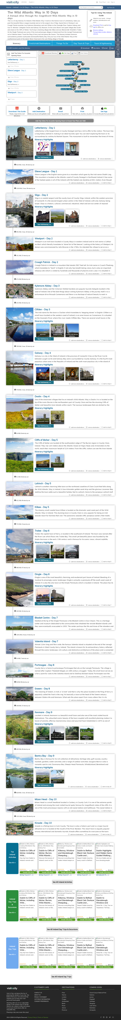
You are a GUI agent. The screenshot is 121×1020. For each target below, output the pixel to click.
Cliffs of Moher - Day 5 (46, 440)
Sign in (113, 2)
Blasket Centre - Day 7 (46, 617)
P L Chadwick (28, 711)
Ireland (16, 7)
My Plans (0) (110, 7)
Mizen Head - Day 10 (46, 799)
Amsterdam (65, 1001)
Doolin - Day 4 (42, 396)
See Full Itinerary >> (13, 62)
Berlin (63, 1003)
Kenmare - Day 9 (43, 712)
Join (108, 2)
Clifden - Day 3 (42, 309)
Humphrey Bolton (27, 617)
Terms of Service (43, 1017)
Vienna (64, 995)
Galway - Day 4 (43, 353)
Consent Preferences (41, 1001)
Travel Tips (102, 2)
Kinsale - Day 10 (43, 823)
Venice (64, 1008)
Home (8, 7)
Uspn (29, 573)
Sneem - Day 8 (42, 688)
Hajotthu (29, 127)
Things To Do (62, 43)
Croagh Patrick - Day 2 (46, 262)
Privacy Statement (40, 997)
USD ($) (23, 2)
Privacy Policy (32, 1017)
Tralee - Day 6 (42, 530)
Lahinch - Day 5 (43, 483)
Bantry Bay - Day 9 (44, 755)
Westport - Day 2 (44, 238)
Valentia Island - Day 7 (46, 641)
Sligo (13, 81)
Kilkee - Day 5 (42, 507)
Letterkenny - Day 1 (45, 127)
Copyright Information (42, 999)
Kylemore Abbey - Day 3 (47, 285)
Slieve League (17, 70)
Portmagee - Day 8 (44, 665)
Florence (64, 1010)
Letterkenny (16, 59)
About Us (37, 995)
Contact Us (38, 992)
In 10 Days (24, 7)
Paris (63, 992)
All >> (26, 875)
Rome (63, 1005)
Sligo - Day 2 (41, 195)
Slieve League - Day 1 (46, 171)
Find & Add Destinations (39, 43)
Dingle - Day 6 (42, 574)
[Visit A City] (12, 988)
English (31, 2)
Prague (64, 999)
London (64, 997)
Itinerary (16, 43)
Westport (15, 92)
